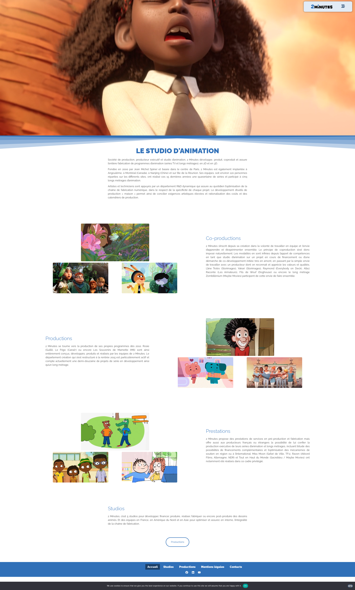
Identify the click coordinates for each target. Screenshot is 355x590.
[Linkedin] (193, 572)
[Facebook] (186, 572)
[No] (350, 586)
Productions (187, 567)
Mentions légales (212, 567)
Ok (245, 586)
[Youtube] (199, 572)
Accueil (152, 567)
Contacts (236, 567)
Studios (168, 567)
